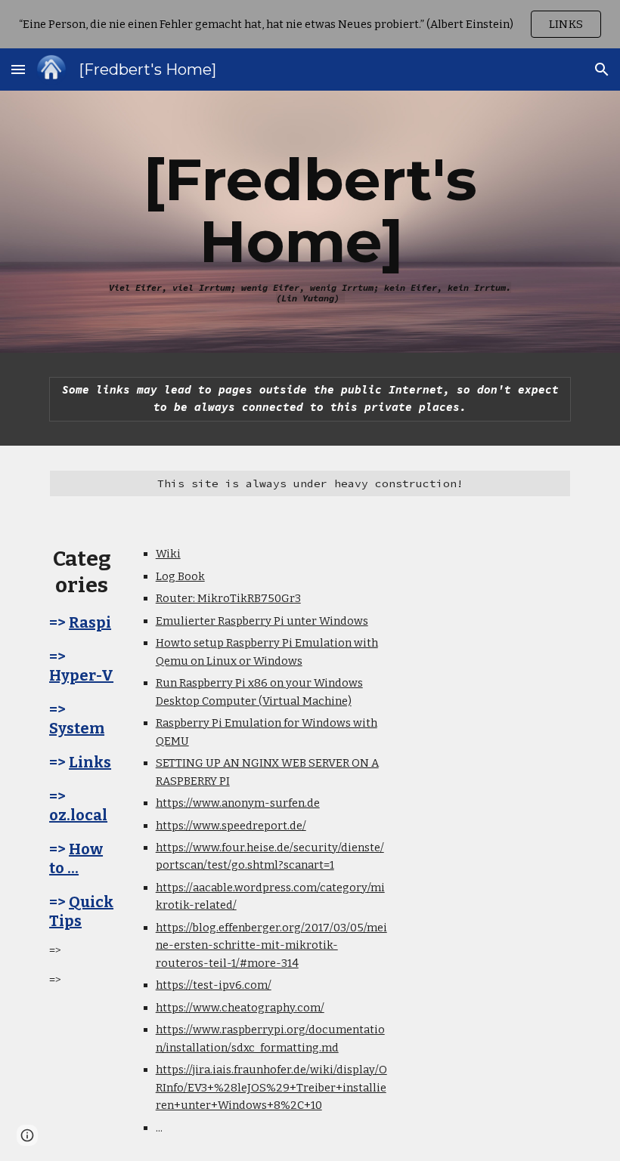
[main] (310, 221)
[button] (18, 69)
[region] (310, 24)
